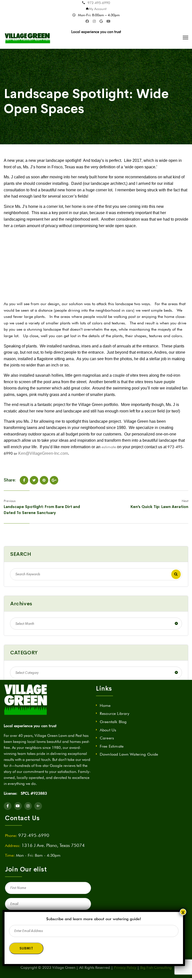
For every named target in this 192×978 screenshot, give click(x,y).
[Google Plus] (54, 480)
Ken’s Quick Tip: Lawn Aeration (159, 506)
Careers (107, 738)
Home (105, 705)
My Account (97, 9)
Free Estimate (112, 746)
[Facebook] (24, 480)
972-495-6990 (99, 3)
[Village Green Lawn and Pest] (28, 37)
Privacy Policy (125, 967)
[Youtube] (18, 806)
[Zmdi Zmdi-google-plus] (38, 806)
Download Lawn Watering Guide (129, 754)
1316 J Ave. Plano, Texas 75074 (53, 845)
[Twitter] (34, 480)
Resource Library (115, 713)
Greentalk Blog (113, 721)
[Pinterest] (44, 480)
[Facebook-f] (8, 806)
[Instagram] (28, 806)
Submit (26, 948)
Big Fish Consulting (156, 967)
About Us (108, 730)
